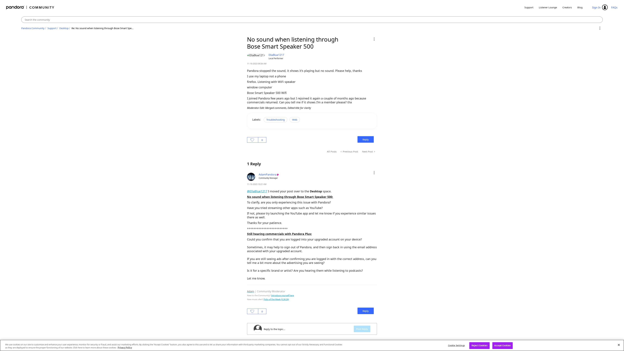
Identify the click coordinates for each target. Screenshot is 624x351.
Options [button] (600, 28)
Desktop (64, 28)
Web (294, 119)
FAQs (614, 7)
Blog (580, 7)
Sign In (596, 7)
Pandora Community (30, 7)
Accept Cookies (502, 345)
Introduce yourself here (282, 295)
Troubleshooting (275, 119)
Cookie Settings (456, 345)
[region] (312, 345)
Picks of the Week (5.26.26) (276, 299)
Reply (366, 139)
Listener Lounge (548, 7)
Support (528, 7)
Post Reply (362, 329)
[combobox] (312, 19)
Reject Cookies (479, 345)
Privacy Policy (125, 347)
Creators (567, 7)
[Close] (618, 345)
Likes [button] (252, 140)
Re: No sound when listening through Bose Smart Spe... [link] (102, 28)
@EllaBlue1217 (257, 191)
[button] (374, 39)
